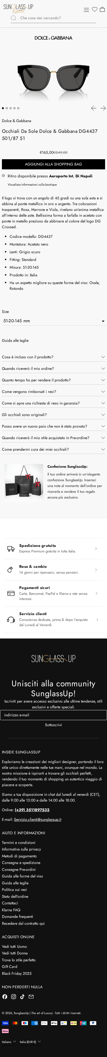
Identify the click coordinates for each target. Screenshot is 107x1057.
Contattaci (10, 903)
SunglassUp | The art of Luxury (33, 1013)
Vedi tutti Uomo (14, 946)
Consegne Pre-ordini (19, 869)
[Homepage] (18, 9)
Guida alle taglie (15, 883)
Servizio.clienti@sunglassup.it (37, 819)
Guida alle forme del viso (22, 876)
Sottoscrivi (53, 725)
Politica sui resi (14, 889)
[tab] (3, 108)
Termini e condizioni (18, 842)
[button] (94, 9)
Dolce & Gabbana (16, 120)
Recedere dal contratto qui (23, 923)
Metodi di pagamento (19, 856)
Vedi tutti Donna (15, 953)
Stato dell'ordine (15, 896)
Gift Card (9, 966)
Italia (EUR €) (28, 1042)
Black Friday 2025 (17, 973)
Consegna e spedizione (21, 862)
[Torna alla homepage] (53, 658)
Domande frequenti (17, 916)
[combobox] (58, 18)
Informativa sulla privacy (21, 849)
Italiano (7, 1042)
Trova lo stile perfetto (19, 960)
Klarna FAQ (11, 910)
